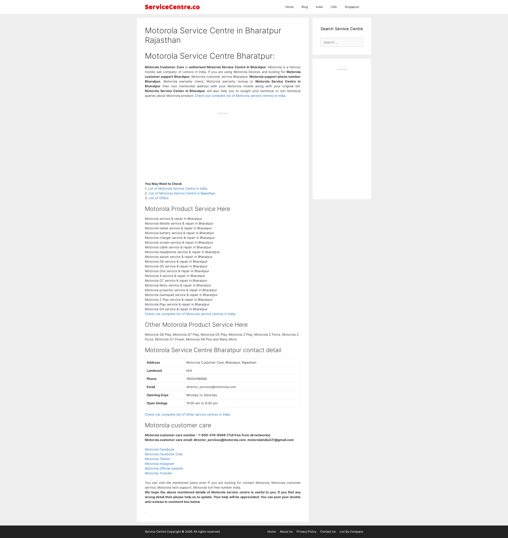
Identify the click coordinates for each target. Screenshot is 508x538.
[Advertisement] (223, 142)
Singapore (352, 7)
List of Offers (158, 198)
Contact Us (328, 531)
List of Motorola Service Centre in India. (178, 188)
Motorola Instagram (159, 464)
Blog (305, 7)
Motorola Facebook (159, 449)
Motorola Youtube (158, 473)
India (319, 7)
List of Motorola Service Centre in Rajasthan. (182, 193)
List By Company (351, 531)
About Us (286, 531)
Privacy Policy (306, 531)
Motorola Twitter (157, 459)
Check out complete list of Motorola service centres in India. (240, 96)
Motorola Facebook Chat (164, 454)
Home (289, 7)
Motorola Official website (164, 468)
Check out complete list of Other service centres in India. (188, 414)
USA (334, 7)
